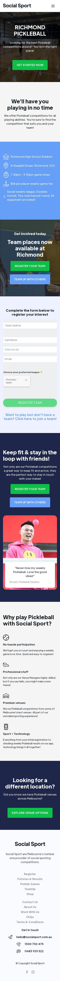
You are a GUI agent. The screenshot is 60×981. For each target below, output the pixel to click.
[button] (53, 6)
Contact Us (30, 902)
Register (30, 874)
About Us (30, 907)
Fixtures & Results (30, 879)
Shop (30, 894)
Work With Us (30, 912)
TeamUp (30, 889)
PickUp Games (30, 884)
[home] (17, 6)
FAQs (30, 917)
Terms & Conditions (30, 922)
